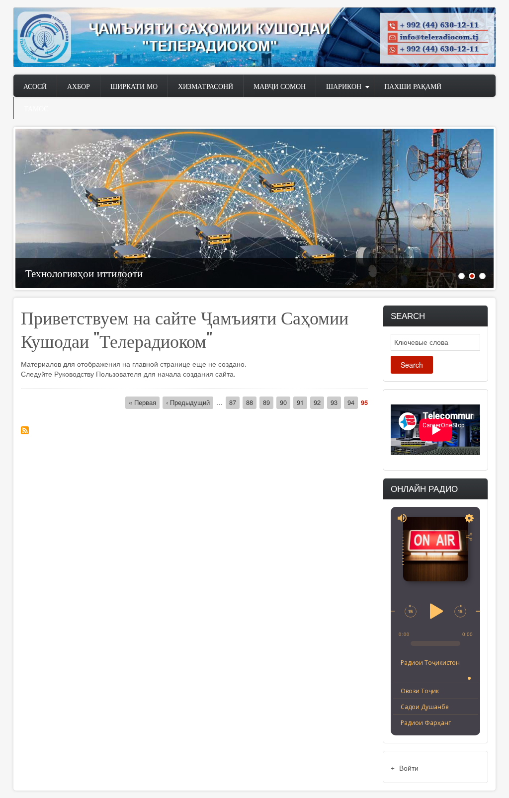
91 (302, 402)
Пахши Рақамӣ (412, 85)
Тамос (36, 108)
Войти (409, 768)
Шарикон (343, 85)
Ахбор (78, 85)
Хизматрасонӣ (205, 85)
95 (364, 402)
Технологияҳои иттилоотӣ (84, 272)
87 (234, 402)
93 (336, 402)
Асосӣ (35, 85)
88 (251, 402)
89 (268, 402)
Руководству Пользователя (98, 374)
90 (285, 402)
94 (352, 402)
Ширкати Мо (134, 85)
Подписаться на (25, 430)
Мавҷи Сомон (280, 85)
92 (319, 402)
